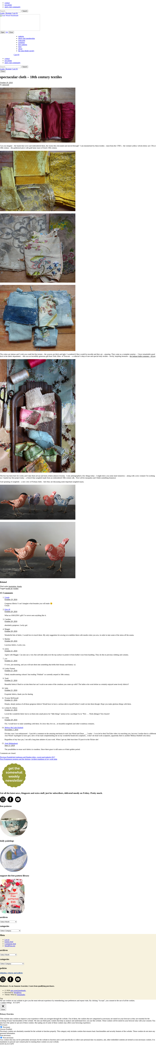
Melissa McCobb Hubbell (14, 728)
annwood (5, 85)
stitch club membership (26, 38)
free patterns (22, 45)
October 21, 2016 (11, 651)
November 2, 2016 (11, 730)
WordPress (17, 993)
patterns (21, 36)
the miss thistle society (26, 51)
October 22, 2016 (11, 710)
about (20, 49)
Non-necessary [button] (5, 1035)
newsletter (8, 5)
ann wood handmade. (18, 990)
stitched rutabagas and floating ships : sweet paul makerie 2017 (27, 757)
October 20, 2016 (11, 611)
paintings (21, 43)
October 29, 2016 (11, 720)
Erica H (7, 609)
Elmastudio (21, 995)
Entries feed (9, 942)
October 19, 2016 (6, 83)
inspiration (12, 586)
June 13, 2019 (10, 745)
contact (7, 3)
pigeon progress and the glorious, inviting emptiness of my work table (28, 759)
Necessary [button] (3, 1025)
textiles (15, 588)
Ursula (7, 597)
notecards (21, 40)
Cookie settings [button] (6, 1003)
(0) (7, 32)
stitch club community (12, 7)
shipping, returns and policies (11, 973)
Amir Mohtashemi (11, 743)
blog (19, 47)
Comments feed (10, 944)
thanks (19, 586)
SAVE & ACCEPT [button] (7, 1044)
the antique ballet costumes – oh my (142, 356)
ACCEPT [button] (16, 1003)
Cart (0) (15, 13)
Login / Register (6, 13)
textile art (9, 588)
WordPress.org (10, 946)
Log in (7, 940)
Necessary (6, 1027)
